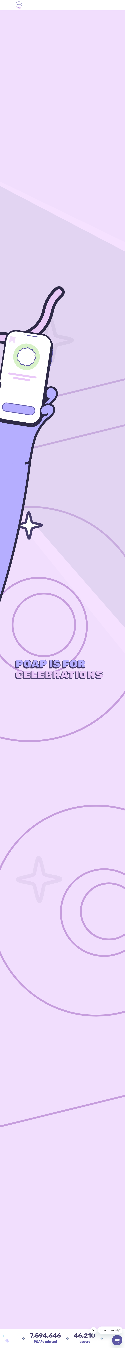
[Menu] (106, 5)
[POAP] (19, 5)
